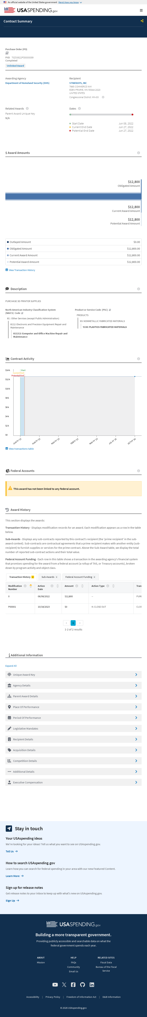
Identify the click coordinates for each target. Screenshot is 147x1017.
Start (23, 370)
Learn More (13, 876)
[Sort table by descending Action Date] (57, 587)
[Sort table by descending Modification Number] (31, 587)
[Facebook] (73, 985)
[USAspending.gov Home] (31, 10)
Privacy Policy (53, 997)
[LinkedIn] (92, 985)
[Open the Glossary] (7, 53)
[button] (73, 674)
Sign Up (10, 900)
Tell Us (10, 851)
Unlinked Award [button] (15, 65)
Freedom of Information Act (81, 997)
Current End (18, 372)
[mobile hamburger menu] (138, 10)
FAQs (73, 962)
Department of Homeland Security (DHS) (27, 83)
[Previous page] (66, 623)
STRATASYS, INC (78, 83)
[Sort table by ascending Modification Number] (31, 585)
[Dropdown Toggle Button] (142, 21)
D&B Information (112, 997)
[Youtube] (55, 985)
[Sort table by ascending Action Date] (57, 585)
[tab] (21, 577)
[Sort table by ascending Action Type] (113, 585)
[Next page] (80, 623)
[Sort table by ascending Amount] (82, 585)
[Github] (82, 985)
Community (73, 967)
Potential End (17, 375)
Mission (41, 962)
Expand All (11, 665)
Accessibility (32, 997)
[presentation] (15, 65)
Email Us (73, 971)
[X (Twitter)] (64, 985)
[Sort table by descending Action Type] (113, 587)
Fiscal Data (106, 962)
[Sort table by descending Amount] (82, 587)
